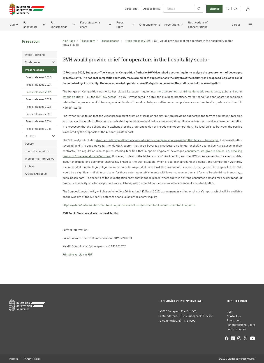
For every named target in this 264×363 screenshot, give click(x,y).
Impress (13, 358)
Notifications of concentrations (198, 24)
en (236, 8)
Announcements (149, 24)
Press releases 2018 (38, 128)
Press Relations (35, 54)
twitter (245, 338)
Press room (120, 24)
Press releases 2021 (38, 106)
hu (227, 8)
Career (236, 24)
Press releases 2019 (38, 121)
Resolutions (172, 24)
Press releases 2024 (38, 84)
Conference (32, 62)
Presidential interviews (39, 158)
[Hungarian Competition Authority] (27, 8)
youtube (252, 338)
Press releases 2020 (38, 114)
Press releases (34, 69)
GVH (12, 24)
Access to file (151, 8)
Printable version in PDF (77, 254)
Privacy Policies (32, 358)
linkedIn (233, 338)
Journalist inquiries (37, 151)
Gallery (29, 143)
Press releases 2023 (38, 92)
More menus (250, 24)
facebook (226, 338)
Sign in (248, 9)
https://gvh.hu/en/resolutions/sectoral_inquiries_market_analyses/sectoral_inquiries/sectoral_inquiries (129, 205)
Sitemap (214, 8)
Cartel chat (131, 8)
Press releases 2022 (38, 99)
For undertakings (58, 24)
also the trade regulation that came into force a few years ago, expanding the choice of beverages (157, 140)
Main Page (68, 40)
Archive (30, 136)
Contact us (234, 316)
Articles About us (36, 173)
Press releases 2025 (38, 77)
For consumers (236, 329)
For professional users (90, 24)
